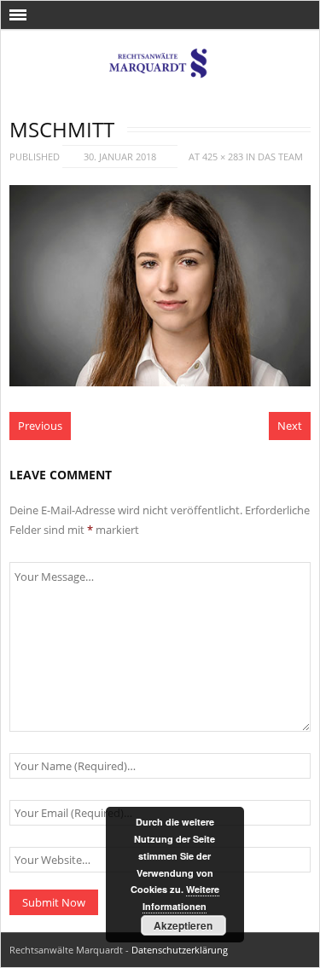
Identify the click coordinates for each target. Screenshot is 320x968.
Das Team (280, 156)
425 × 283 (222, 156)
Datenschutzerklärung (179, 949)
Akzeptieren (183, 925)
